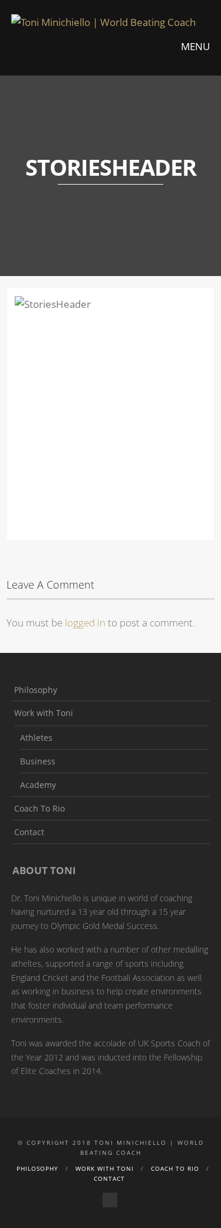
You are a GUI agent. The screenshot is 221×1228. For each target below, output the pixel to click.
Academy (38, 784)
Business (37, 761)
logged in (85, 622)
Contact (29, 832)
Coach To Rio (39, 808)
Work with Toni (43, 712)
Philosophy (35, 689)
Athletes (36, 737)
